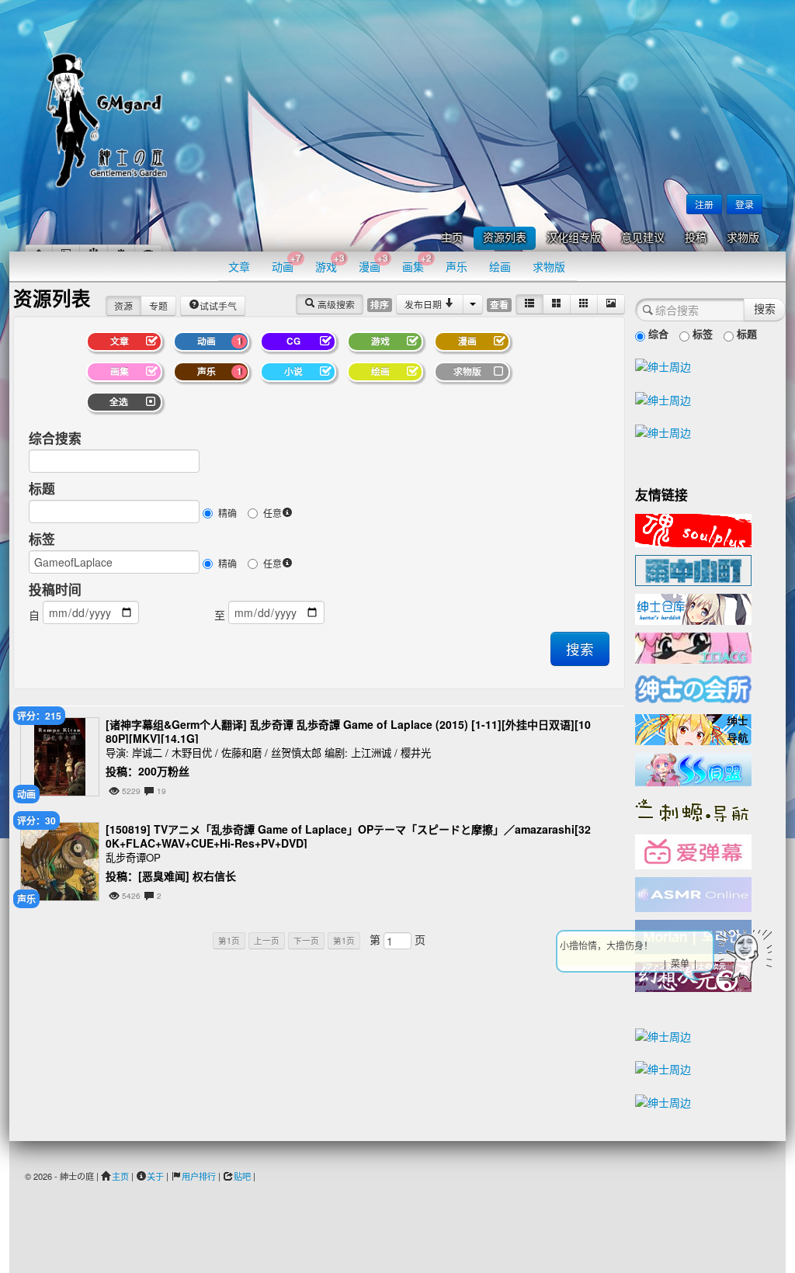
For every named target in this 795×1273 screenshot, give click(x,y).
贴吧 (242, 1176)
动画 (286, 262)
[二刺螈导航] (693, 809)
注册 (704, 203)
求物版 (743, 238)
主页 (452, 238)
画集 (417, 262)
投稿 (695, 238)
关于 (155, 1176)
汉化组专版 (574, 238)
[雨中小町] (693, 569)
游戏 (330, 262)
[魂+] (693, 528)
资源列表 (504, 238)
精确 (227, 512)
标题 (42, 488)
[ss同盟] (693, 767)
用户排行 (199, 1176)
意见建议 (643, 238)
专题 (158, 305)
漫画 (373, 262)
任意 (272, 512)
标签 (42, 538)
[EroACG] (693, 646)
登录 (744, 203)
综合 (656, 333)
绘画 (500, 266)
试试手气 (218, 305)
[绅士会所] (693, 687)
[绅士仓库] (693, 608)
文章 (239, 266)
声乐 (456, 266)
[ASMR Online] (693, 893)
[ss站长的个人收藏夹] (693, 728)
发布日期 (424, 303)
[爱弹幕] (693, 850)
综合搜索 (55, 438)
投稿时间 (55, 589)
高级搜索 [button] (335, 303)
